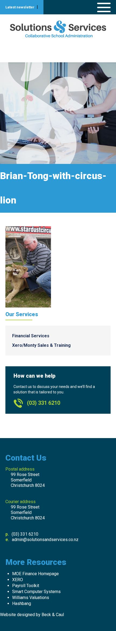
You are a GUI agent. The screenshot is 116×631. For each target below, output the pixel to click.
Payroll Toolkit (25, 585)
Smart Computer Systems (36, 591)
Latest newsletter (20, 7)
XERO (17, 579)
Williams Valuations (30, 597)
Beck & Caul (53, 614)
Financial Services (30, 335)
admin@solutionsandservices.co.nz (45, 539)
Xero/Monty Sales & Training (41, 345)
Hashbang (21, 603)
